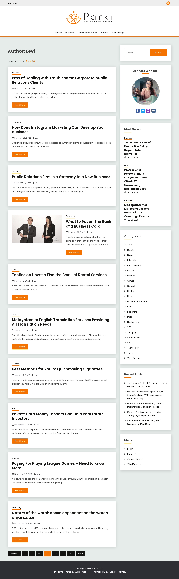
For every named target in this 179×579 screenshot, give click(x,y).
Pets (129, 316)
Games (15, 458)
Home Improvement (88, 32)
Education (132, 260)
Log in (130, 448)
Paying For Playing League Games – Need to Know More (58, 466)
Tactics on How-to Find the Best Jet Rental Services (59, 274)
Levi (33, 88)
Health (58, 32)
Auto (129, 244)
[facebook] (138, 111)
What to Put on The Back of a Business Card (88, 224)
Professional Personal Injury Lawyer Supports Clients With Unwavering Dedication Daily (145, 395)
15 (39, 553)
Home (130, 296)
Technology (133, 347)
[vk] (153, 111)
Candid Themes (117, 571)
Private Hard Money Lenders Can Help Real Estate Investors (58, 416)
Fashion (131, 270)
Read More (20, 105)
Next (80, 553)
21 (71, 553)
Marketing (132, 311)
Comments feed (135, 459)
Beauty (130, 249)
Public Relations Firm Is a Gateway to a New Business (61, 176)
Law (126, 165)
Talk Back (12, 3)
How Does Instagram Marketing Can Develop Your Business (58, 130)
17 (55, 553)
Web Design (118, 32)
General (15, 269)
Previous (14, 553)
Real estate (133, 322)
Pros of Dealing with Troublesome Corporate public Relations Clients (59, 80)
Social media (133, 337)
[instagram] (148, 111)
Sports (104, 32)
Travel (130, 352)
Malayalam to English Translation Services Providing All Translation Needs (60, 322)
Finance (15, 408)
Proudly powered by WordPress (70, 571)
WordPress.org (134, 464)
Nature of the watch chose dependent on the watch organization (60, 515)
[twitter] (143, 111)
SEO (129, 327)
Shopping (16, 507)
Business (69, 32)
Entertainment (134, 265)
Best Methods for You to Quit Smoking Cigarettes (57, 369)
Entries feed (133, 454)
